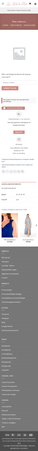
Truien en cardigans (9, 423)
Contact (4, 278)
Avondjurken (6, 350)
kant (23, 165)
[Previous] (1, 229)
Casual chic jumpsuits (9, 386)
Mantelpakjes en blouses (11, 390)
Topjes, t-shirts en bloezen (11, 419)
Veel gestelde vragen (9, 270)
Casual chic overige (9, 394)
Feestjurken (16, 25)
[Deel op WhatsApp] (3, 171)
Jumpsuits (5, 370)
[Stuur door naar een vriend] (15, 171)
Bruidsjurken (6, 362)
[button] (3, 3)
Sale (3, 427)
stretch (4, 167)
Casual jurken (6, 406)
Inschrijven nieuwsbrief (10, 330)
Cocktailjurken (7, 354)
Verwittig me (10, 88)
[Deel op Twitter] (11, 171)
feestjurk (18, 165)
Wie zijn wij (6, 257)
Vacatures (5, 262)
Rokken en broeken (9, 415)
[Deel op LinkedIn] (22, 171)
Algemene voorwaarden (10, 274)
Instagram (5, 318)
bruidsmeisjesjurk (10, 165)
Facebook (5, 314)
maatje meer (29, 165)
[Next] (36, 229)
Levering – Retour (8, 265)
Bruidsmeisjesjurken (16, 159)
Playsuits (5, 410)
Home (5, 25)
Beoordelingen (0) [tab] (9, 188)
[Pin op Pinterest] (18, 171)
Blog (3, 322)
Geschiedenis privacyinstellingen (13, 298)
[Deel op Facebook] (7, 171)
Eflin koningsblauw (10, 240)
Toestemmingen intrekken (11, 302)
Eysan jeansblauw (28, 240)
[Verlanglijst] (30, 3)
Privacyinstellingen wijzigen (12, 294)
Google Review (7, 326)
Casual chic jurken (8, 382)
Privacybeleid (7, 290)
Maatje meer (29, 25)
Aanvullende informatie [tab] (11, 184)
